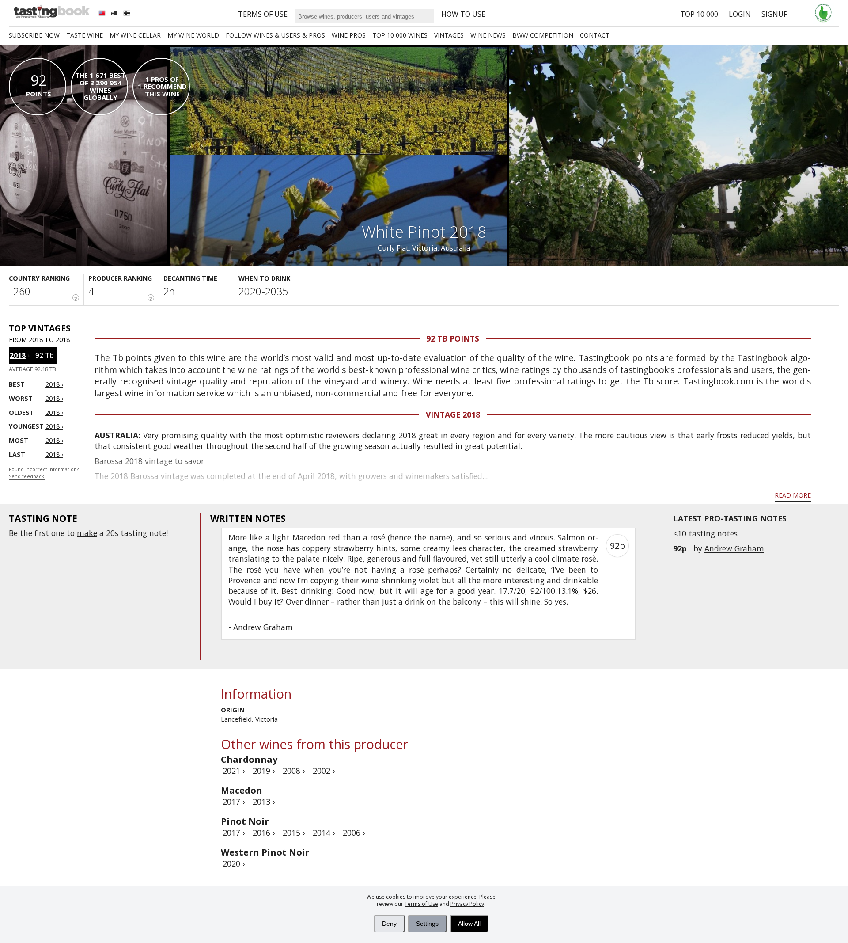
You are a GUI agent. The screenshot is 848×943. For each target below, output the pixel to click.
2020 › (234, 863)
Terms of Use (421, 904)
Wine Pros (349, 35)
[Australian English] (115, 14)
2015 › (294, 832)
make (87, 533)
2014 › (324, 832)
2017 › (234, 801)
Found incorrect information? (44, 473)
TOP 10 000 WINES (400, 35)
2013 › (264, 801)
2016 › (264, 832)
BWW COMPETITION (542, 35)
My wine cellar (135, 35)
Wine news (488, 35)
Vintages (449, 35)
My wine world (193, 35)
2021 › (234, 770)
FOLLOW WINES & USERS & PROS (275, 35)
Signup (774, 14)
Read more (793, 495)
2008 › (294, 770)
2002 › (324, 770)
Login (740, 14)
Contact (595, 35)
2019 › (264, 770)
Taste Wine (84, 35)
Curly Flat (393, 248)
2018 (18, 355)
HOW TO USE (463, 14)
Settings (427, 923)
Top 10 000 (699, 14)
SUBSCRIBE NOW (34, 35)
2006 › (354, 832)
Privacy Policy (467, 904)
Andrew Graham (734, 548)
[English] (103, 14)
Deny (389, 923)
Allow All (469, 923)
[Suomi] (127, 14)
